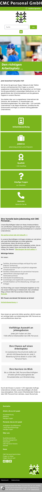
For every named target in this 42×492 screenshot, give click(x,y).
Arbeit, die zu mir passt (11, 411)
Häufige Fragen (21, 182)
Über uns (6, 433)
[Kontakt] (21, 195)
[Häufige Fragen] (21, 176)
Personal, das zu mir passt (12, 422)
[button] (21, 31)
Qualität (21, 163)
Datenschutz (35, 489)
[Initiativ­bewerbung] (21, 121)
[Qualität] (21, 157)
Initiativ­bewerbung (21, 127)
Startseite (6, 406)
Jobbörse (21, 144)
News (5, 449)
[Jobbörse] (21, 138)
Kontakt (21, 201)
